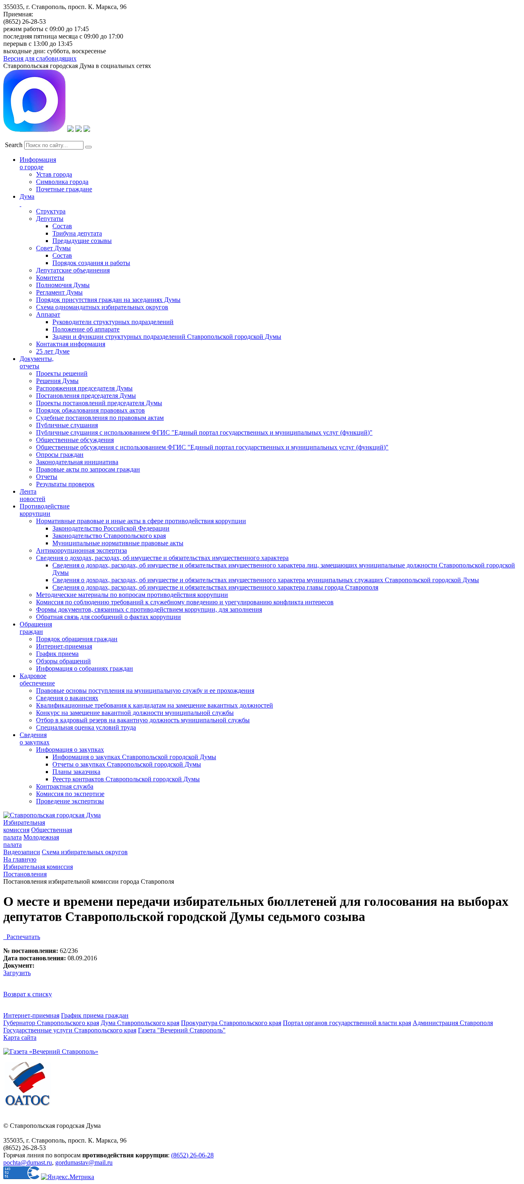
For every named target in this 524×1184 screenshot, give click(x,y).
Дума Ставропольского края (140, 1022)
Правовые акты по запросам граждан (88, 469)
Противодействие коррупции (45, 510)
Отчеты (46, 476)
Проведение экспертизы (70, 801)
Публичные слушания (67, 425)
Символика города (62, 181)
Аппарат (48, 314)
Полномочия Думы (63, 284)
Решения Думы (57, 380)
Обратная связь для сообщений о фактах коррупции (108, 616)
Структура (51, 211)
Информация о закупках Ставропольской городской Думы (134, 756)
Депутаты (49, 218)
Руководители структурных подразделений (113, 321)
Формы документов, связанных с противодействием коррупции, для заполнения (149, 609)
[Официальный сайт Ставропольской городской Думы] (52, 815)
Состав (62, 225)
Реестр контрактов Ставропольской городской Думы (126, 779)
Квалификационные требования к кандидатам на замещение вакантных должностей (154, 705)
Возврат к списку (27, 994)
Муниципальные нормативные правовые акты (117, 543)
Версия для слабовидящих (40, 58)
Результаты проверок (65, 484)
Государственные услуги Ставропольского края (69, 1030)
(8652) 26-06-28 (192, 1155)
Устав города (54, 174)
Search (14, 144)
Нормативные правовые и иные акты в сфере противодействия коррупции (141, 520)
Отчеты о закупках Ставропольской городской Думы (126, 764)
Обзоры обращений (63, 661)
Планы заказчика (76, 771)
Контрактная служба (64, 786)
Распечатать (21, 936)
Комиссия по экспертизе (70, 793)
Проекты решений (62, 373)
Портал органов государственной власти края (347, 1022)
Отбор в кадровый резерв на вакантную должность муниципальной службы (143, 720)
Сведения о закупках (35, 738)
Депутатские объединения (73, 270)
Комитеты (50, 277)
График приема (57, 653)
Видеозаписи (21, 851)
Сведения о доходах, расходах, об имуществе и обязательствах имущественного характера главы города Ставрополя (215, 587)
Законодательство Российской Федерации (110, 528)
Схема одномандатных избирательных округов (102, 307)
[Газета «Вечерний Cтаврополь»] (50, 1051)
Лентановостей (32, 495)
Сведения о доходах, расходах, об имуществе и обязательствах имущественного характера (162, 557)
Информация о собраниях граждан (84, 668)
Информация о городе (38, 163)
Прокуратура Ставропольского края (231, 1022)
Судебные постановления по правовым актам (100, 417)
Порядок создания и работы (91, 262)
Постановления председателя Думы (86, 395)
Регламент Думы (59, 292)
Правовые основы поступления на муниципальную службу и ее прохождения (145, 690)
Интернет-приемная (64, 646)
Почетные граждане (64, 189)
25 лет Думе (53, 351)
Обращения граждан (36, 628)
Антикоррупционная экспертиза (81, 550)
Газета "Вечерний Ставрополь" (182, 1030)
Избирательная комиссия (24, 826)
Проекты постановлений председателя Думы (99, 402)
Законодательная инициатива (77, 461)
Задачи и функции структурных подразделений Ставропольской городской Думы (166, 336)
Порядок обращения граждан (76, 638)
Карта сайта (19, 1037)
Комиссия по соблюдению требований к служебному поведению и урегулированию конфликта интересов (185, 602)
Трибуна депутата (77, 233)
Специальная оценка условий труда (86, 727)
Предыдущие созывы (82, 240)
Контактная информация (70, 343)
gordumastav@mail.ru (84, 1162)
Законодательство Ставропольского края (109, 535)
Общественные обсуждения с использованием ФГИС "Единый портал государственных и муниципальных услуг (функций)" (212, 447)
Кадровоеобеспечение (37, 679)
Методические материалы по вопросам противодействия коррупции (132, 594)
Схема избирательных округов (85, 851)
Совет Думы (53, 248)
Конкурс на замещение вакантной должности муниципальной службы (135, 712)
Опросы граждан (60, 454)
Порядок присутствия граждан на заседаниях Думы (108, 299)
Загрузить (17, 972)
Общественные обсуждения (75, 439)
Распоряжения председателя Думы (84, 388)
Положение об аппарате (86, 329)
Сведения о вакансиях (67, 697)
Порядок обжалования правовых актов (90, 410)
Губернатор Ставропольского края (51, 1022)
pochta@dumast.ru (27, 1162)
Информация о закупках (70, 749)
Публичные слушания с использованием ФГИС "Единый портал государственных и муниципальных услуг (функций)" (204, 432)
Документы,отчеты (37, 362)
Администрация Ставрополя (453, 1022)
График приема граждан (95, 1015)
